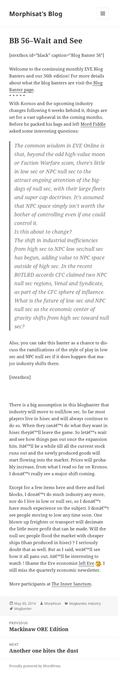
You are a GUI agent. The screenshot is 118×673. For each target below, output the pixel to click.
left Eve (86, 563)
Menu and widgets (103, 19)
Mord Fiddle (93, 124)
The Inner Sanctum (71, 584)
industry (94, 603)
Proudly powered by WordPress (34, 666)
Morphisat (52, 603)
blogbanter (77, 603)
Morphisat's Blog (35, 13)
